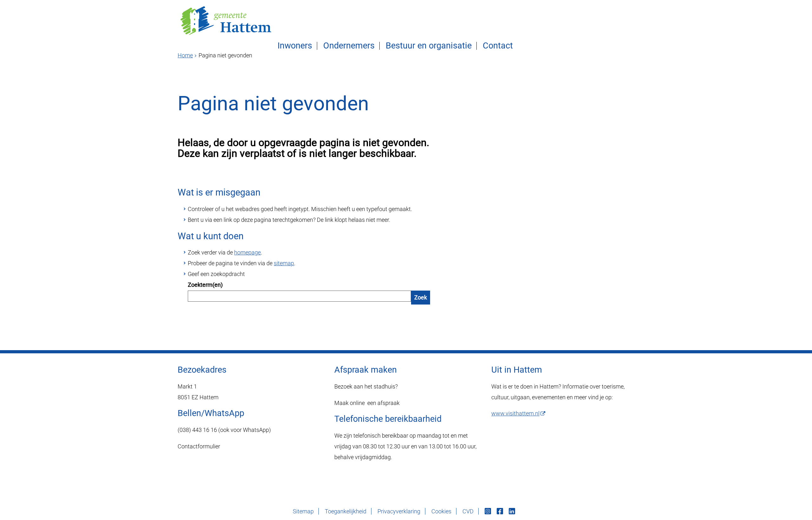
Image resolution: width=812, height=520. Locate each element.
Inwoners (295, 46)
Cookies (441, 511)
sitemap (284, 263)
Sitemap (303, 511)
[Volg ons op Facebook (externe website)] (500, 511)
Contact (498, 46)
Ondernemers (349, 46)
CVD (468, 511)
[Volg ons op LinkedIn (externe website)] (512, 511)
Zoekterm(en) (205, 284)
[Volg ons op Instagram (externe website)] (488, 511)
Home (185, 55)
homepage (247, 252)
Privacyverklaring (398, 511)
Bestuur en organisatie (429, 46)
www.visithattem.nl (515, 413)
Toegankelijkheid (345, 511)
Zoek (420, 297)
